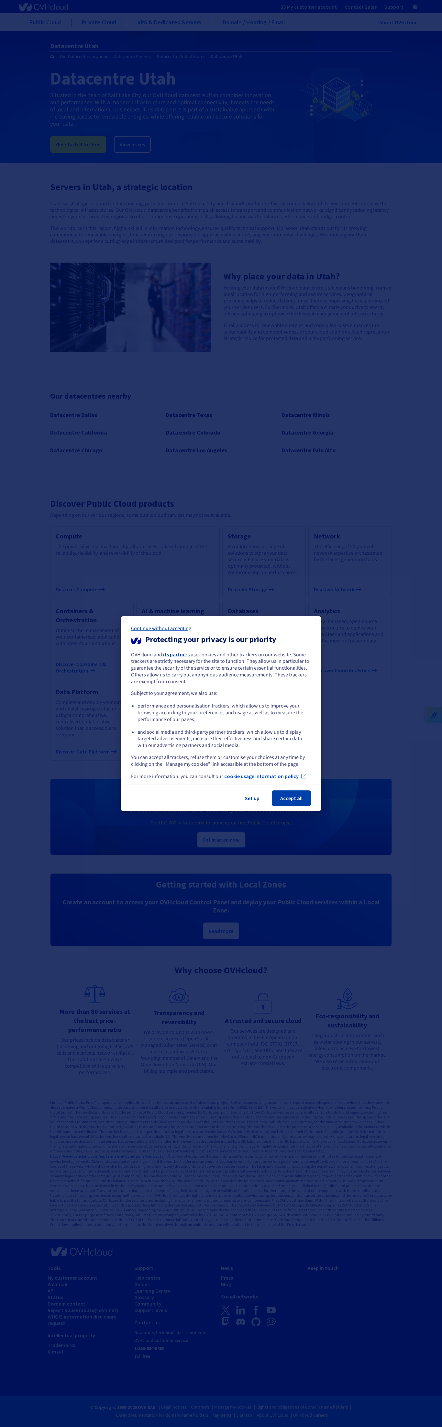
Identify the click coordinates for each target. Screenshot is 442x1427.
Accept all (291, 798)
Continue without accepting (161, 628)
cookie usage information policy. (262, 776)
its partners (176, 654)
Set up (252, 798)
